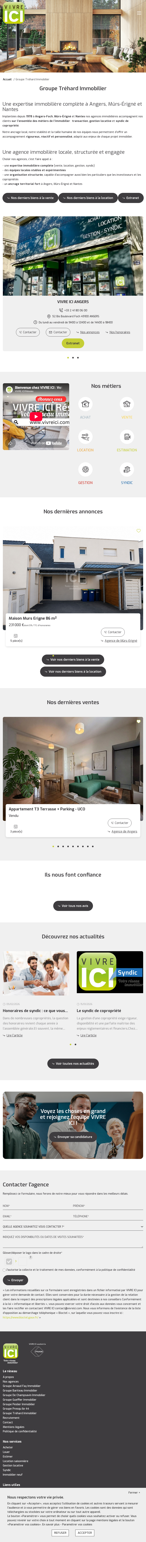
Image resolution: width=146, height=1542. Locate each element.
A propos (8, 1377)
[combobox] (73, 1227)
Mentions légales (13, 1427)
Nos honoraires (120, 332)
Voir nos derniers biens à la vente (74, 660)
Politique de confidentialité (20, 1431)
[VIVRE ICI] (14, 12)
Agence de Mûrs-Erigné (121, 641)
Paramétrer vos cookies (77, 1524)
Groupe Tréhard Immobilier (20, 1413)
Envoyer (17, 1280)
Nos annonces (90, 332)
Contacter (29, 332)
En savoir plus (51, 1524)
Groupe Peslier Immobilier (19, 1404)
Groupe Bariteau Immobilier (20, 1390)
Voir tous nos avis (75, 906)
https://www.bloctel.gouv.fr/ (20, 1317)
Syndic (7, 1470)
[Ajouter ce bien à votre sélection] (139, 531)
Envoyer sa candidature (75, 1137)
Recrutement (11, 1418)
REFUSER (60, 1533)
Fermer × (134, 1492)
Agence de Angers (124, 831)
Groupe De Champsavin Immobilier (24, 1395)
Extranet (132, 198)
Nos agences (11, 1381)
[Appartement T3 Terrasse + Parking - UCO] (73, 769)
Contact (8, 1422)
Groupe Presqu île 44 (16, 1409)
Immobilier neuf (13, 1475)
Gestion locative (13, 1465)
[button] (73, 302)
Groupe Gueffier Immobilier (19, 1400)
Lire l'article (15, 1035)
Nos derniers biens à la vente (32, 198)
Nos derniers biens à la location (90, 198)
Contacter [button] (60, 332)
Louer (6, 1452)
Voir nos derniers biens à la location (75, 672)
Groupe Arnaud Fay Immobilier (22, 1386)
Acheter (8, 1447)
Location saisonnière (15, 1461)
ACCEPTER (85, 1533)
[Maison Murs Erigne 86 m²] (73, 578)
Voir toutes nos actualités (75, 1064)
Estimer (8, 1456)
